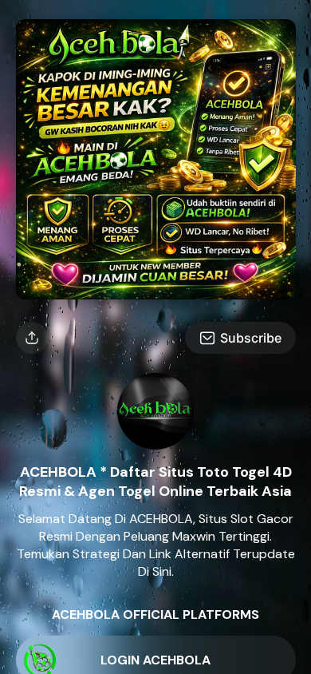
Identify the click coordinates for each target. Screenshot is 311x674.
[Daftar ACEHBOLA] (156, 295)
